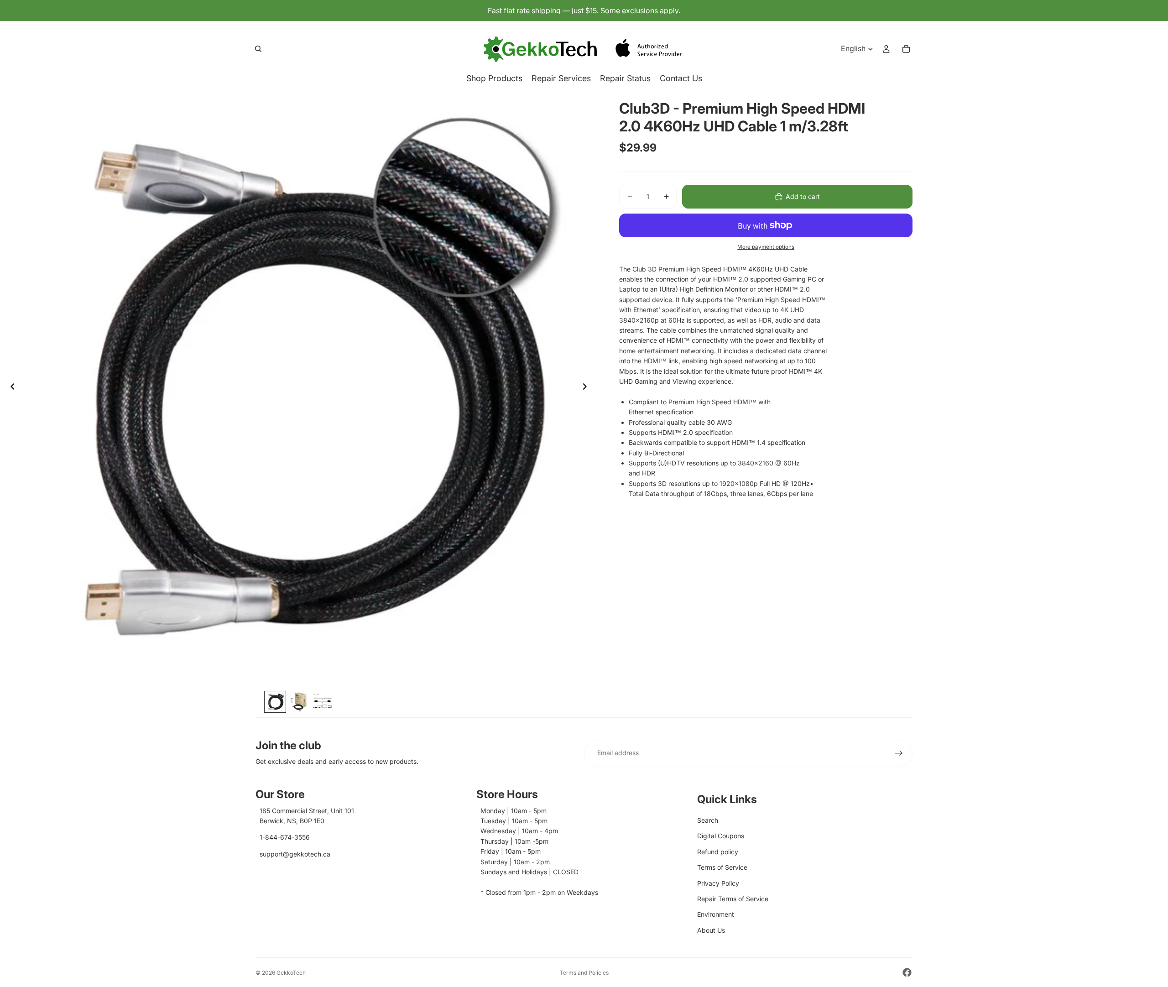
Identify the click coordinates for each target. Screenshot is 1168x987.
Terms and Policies (584, 972)
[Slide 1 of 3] (275, 702)
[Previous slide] (10, 388)
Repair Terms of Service (732, 899)
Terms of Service (722, 867)
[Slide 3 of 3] (323, 702)
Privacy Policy (718, 883)
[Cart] (906, 49)
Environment (715, 914)
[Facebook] (907, 972)
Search (707, 820)
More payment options (765, 247)
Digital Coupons (720, 836)
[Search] (258, 49)
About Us (711, 930)
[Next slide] (587, 388)
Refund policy (717, 852)
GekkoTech (291, 972)
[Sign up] (898, 753)
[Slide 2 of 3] (299, 702)
